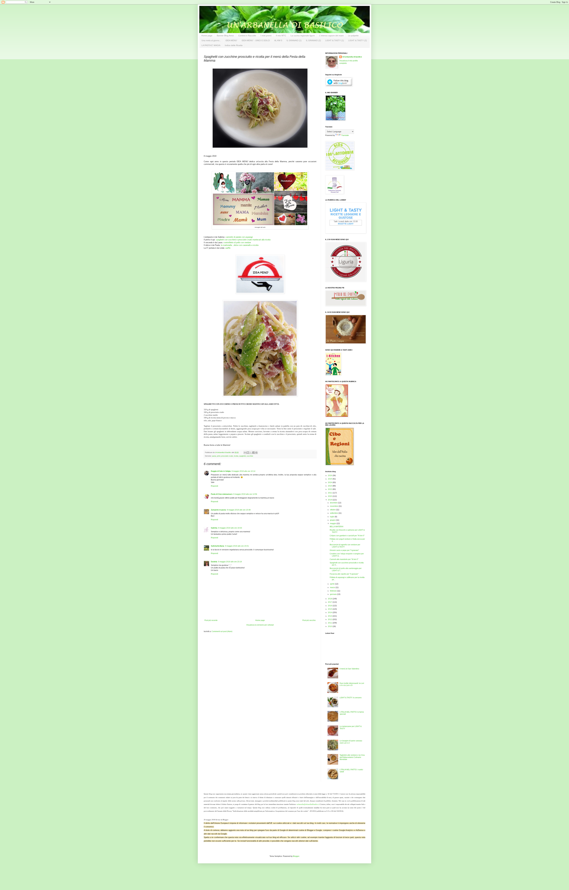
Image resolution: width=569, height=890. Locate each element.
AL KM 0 (278, 40)
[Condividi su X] (250, 452)
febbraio (333, 591)
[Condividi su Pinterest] (256, 452)
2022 (330, 489)
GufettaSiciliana (217, 546)
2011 (330, 623)
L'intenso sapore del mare (331, 35)
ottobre (333, 510)
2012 (330, 619)
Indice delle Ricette (234, 45)
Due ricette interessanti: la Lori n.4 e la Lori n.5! (352, 684)
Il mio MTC (281, 35)
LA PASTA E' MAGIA (211, 45)
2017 (330, 602)
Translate (345, 135)
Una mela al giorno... (211, 40)
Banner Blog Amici (225, 35)
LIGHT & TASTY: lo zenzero (351, 698)
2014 (330, 612)
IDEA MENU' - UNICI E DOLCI (256, 40)
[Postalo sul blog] (247, 452)
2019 (330, 500)
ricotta (236, 456)
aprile (332, 584)
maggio (333, 523)
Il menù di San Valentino (349, 669)
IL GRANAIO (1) (294, 40)
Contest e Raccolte (247, 35)
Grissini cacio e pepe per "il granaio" (344, 550)
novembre (334, 506)
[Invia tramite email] (245, 452)
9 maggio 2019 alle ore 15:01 (237, 546)
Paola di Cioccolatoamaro (221, 494)
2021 (330, 493)
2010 (330, 626)
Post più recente (211, 620)
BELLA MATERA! (336, 527)
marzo (332, 587)
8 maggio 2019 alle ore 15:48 (239, 510)
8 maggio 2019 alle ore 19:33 (230, 528)
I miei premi (265, 35)
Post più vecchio (309, 620)
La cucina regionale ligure (303, 35)
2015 (330, 609)
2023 (330, 486)
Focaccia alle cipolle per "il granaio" (344, 574)
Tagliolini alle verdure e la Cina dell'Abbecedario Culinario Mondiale (352, 757)
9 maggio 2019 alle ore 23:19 (230, 562)
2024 (330, 482)
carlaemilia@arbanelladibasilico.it (308, 804)
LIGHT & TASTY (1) (334, 40)
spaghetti (242, 456)
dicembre (334, 503)
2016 (330, 606)
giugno (333, 520)
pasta (214, 456)
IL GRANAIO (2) (313, 40)
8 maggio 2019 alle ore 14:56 (245, 494)
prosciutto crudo (227, 456)
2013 (330, 616)
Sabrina (214, 528)
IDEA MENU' (231, 40)
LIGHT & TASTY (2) (357, 40)
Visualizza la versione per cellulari (260, 625)
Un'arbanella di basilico (352, 57)
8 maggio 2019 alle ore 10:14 (243, 471)
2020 (330, 496)
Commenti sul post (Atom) (222, 631)
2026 (330, 475)
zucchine (250, 456)
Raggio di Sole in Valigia (221, 471)
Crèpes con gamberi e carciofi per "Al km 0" (347, 536)
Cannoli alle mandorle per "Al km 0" (344, 559)
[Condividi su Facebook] (253, 452)
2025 (330, 479)
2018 (330, 599)
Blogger (296, 856)
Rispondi (214, 486)
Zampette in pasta (218, 510)
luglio (332, 517)
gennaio (333, 594)
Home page (206, 35)
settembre (334, 513)
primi (218, 456)
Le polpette (353, 35)
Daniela (214, 562)
